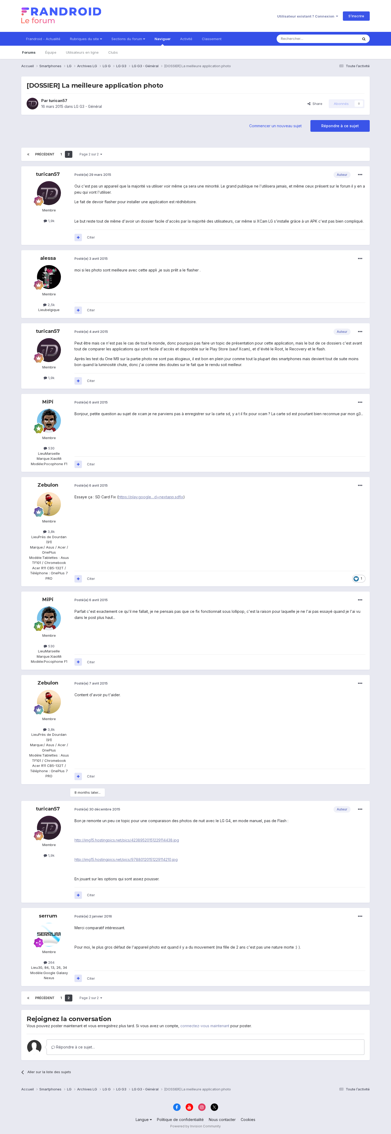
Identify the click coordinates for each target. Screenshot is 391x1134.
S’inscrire (356, 16)
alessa (48, 258)
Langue (143, 1119)
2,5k (51, 305)
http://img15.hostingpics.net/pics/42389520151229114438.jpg (126, 840)
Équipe (50, 52)
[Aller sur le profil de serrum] (49, 935)
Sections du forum (127, 39)
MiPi (47, 402)
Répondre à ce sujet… (75, 1047)
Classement (212, 39)
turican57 (58, 100)
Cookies (248, 1119)
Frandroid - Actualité (43, 39)
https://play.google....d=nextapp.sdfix (150, 497)
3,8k (51, 531)
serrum (48, 916)
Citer (91, 237)
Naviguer (162, 39)
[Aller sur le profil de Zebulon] (49, 504)
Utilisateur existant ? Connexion (306, 16)
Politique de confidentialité (180, 1119)
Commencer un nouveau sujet (275, 126)
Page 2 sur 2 (90, 154)
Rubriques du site (85, 39)
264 (51, 962)
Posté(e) (92, 174)
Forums (29, 52)
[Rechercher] (364, 39)
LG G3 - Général (88, 106)
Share (316, 103)
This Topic (342, 39)
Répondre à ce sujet (340, 126)
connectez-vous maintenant (204, 1025)
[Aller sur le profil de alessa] (49, 277)
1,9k (51, 221)
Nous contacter (222, 1119)
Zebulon (48, 485)
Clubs (113, 52)
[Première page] (28, 154)
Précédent (45, 154)
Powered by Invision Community (195, 1126)
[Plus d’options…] (360, 175)
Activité (186, 39)
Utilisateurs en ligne (82, 52)
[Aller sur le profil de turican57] (32, 103)
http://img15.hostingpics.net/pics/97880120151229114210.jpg (126, 859)
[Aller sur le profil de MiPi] (49, 421)
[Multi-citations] (78, 237)
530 (51, 448)
